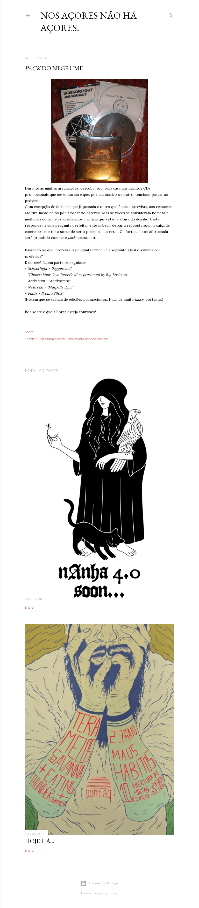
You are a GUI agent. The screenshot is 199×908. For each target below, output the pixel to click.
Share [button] (29, 332)
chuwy (113, 893)
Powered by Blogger (103, 883)
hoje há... (39, 841)
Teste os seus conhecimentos (87, 339)
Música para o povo (50, 339)
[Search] (171, 14)
